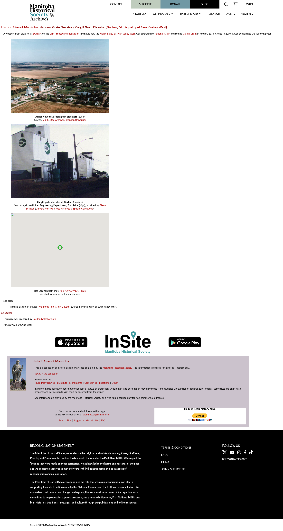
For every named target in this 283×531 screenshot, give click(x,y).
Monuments (75, 383)
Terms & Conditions (176, 447)
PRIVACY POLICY (75, 525)
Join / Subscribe (173, 469)
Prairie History (188, 14)
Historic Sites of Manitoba (19, 27)
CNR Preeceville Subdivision (64, 34)
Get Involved (161, 14)
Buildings (62, 383)
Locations (104, 383)
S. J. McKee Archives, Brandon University (64, 120)
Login (249, 4)
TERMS (87, 525)
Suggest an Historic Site (86, 420)
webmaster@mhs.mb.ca (96, 414)
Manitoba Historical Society (117, 368)
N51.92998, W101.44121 (73, 291)
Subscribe (145, 4)
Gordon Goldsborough (44, 319)
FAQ (103, 420)
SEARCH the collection (46, 374)
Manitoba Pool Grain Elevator (54, 307)
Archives (247, 14)
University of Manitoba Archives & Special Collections (64, 209)
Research (213, 14)
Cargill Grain (190, 34)
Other (115, 383)
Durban (112, 27)
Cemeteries (91, 383)
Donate (175, 4)
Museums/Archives (45, 383)
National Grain (162, 34)
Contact (116, 4)
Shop (204, 4)
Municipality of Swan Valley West (142, 27)
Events (230, 14)
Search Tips (65, 420)
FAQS (164, 455)
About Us (139, 14)
